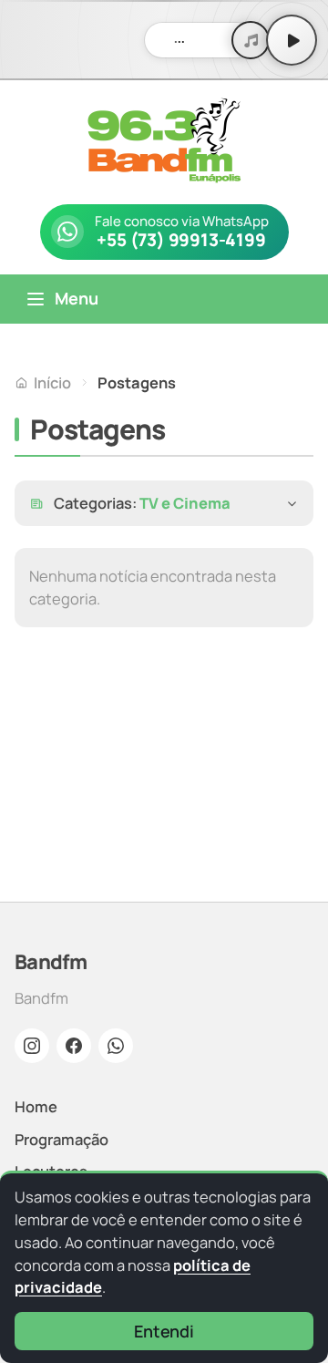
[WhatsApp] (115, 1045)
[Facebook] (73, 1045)
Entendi (164, 1331)
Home (36, 1106)
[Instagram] (32, 1045)
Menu (76, 298)
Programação (61, 1139)
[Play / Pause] (291, 40)
